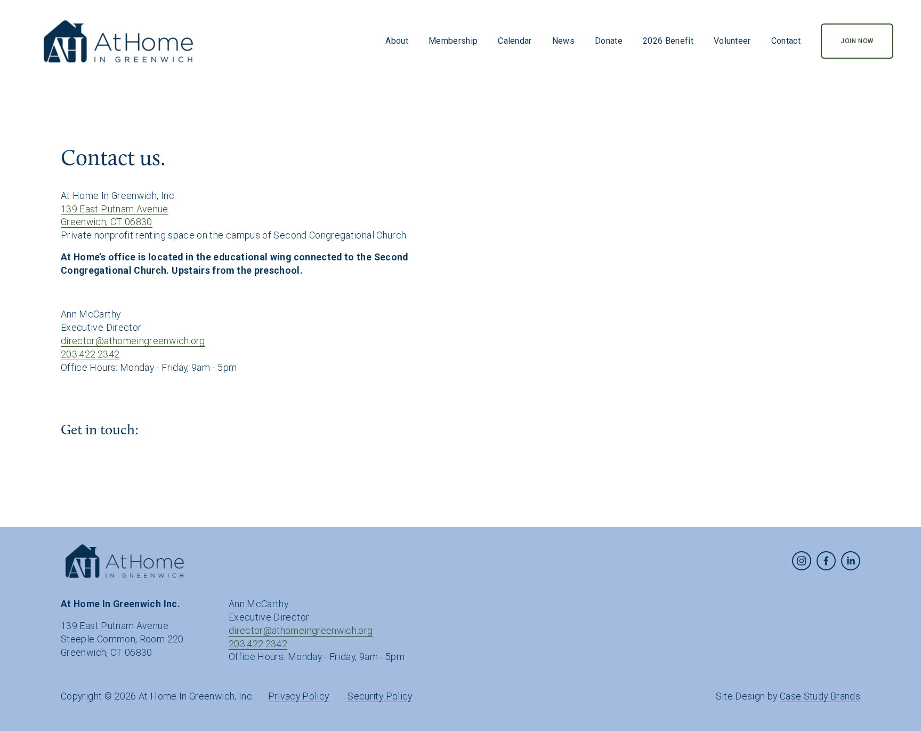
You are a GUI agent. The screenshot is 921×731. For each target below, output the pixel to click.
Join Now (857, 41)
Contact (786, 41)
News (563, 41)
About (396, 41)
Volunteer (732, 41)
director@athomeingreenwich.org (133, 340)
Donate (609, 41)
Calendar (515, 41)
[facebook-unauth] (826, 560)
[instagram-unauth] (801, 560)
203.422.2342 (90, 354)
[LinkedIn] (850, 560)
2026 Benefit (668, 41)
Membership (453, 41)
